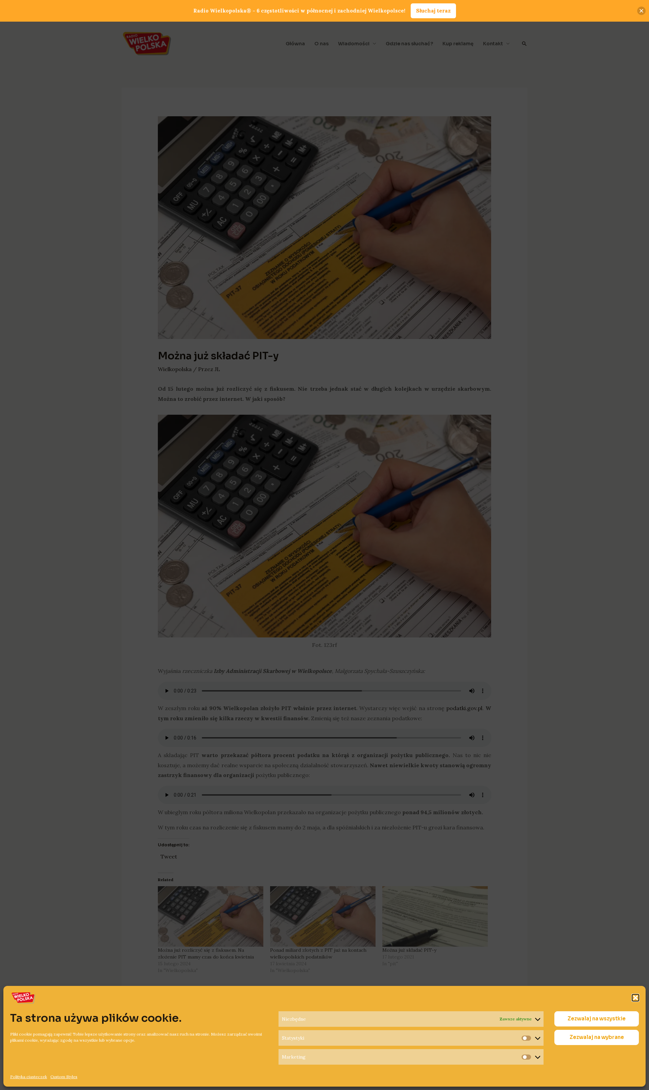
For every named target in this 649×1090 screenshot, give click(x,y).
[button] (635, 997)
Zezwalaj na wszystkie (597, 1019)
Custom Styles (63, 1076)
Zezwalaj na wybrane (597, 1037)
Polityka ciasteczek (28, 1076)
